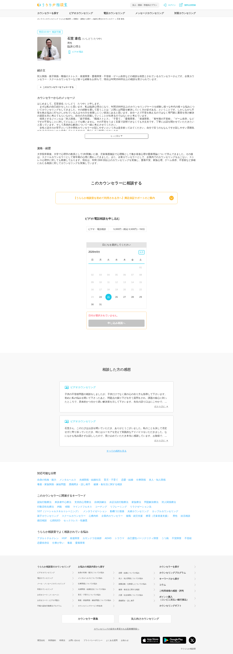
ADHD (108, 538)
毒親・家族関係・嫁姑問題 (51, 484)
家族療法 (136, 502)
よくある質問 (111, 640)
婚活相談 (42, 520)
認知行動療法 (44, 502)
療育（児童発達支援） (158, 515)
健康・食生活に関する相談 (108, 484)
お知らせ (125, 640)
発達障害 (74, 538)
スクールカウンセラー (74, 515)
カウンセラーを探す (48, 13)
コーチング (101, 506)
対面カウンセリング (185, 13)
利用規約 (52, 640)
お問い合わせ (74, 640)
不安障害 (176, 538)
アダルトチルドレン (48, 538)
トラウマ (119, 538)
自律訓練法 (100, 502)
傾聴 (67, 506)
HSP (64, 538)
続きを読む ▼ (161, 406)
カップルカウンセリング (165, 511)
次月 (141, 252)
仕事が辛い (58, 542)
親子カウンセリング (48, 515)
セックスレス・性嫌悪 (75, 520)
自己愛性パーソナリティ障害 (142, 538)
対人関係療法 (169, 502)
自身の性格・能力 (46, 479)
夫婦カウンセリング (138, 511)
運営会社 (41, 640)
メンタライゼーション (95, 511)
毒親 (69, 542)
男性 (175, 515)
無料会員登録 (190, 5)
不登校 (188, 538)
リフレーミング (118, 506)
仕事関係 (141, 479)
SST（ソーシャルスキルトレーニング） (58, 511)
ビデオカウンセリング (81, 13)
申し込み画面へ (116, 323)
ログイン (172, 5)
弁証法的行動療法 (118, 502)
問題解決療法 (151, 502)
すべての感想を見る (116, 451)
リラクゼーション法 (140, 506)
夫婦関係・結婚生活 (90, 479)
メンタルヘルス (67, 479)
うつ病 (165, 538)
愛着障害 (80, 542)
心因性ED (55, 520)
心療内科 (93, 515)
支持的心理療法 (82, 502)
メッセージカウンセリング (149, 13)
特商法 (62, 640)
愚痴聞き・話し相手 (79, 484)
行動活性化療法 (45, 506)
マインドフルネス (82, 506)
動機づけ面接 (117, 511)
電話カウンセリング (114, 13)
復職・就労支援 (134, 515)
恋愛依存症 (43, 542)
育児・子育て (111, 479)
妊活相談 (185, 515)
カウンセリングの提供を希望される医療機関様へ (116, 629)
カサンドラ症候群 (92, 538)
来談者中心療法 (63, 502)
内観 (59, 506)
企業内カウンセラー (112, 515)
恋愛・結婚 (127, 479)
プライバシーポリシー (93, 640)
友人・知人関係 (157, 479)
